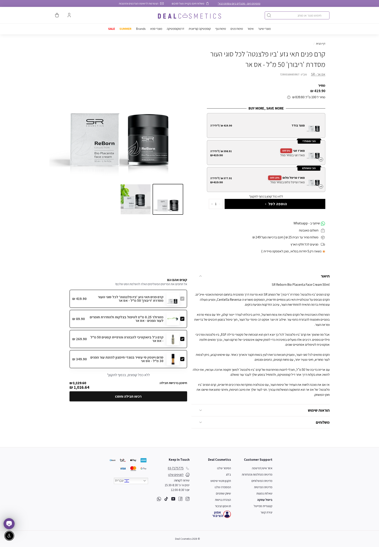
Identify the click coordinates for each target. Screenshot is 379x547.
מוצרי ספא (156, 29)
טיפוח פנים (237, 29)
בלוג (228, 474)
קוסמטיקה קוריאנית (200, 29)
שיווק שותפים (223, 493)
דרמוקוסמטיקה (175, 29)
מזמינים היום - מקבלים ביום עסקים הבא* (239, 3)
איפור (251, 29)
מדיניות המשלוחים (261, 481)
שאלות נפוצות (264, 493)
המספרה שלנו (223, 487)
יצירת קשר (266, 512)
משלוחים (323, 422)
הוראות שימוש (319, 410)
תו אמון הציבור (223, 506)
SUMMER (125, 29)
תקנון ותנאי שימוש (220, 481)
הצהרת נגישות (223, 500)
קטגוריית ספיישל (263, 506)
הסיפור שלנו (224, 468)
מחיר (321, 85)
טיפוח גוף (220, 29)
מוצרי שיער (264, 29)
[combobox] (297, 15)
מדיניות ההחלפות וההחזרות (257, 474)
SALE (111, 29)
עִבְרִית (119, 480)
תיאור (325, 276)
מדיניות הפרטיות (263, 487)
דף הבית (320, 43)
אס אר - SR (318, 74)
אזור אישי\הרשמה (262, 468)
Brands (141, 29)
